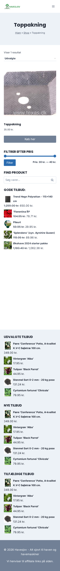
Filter (10, 162)
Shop (26, 32)
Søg (53, 180)
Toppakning (12, 124)
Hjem (18, 32)
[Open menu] (53, 6)
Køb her (30, 139)
